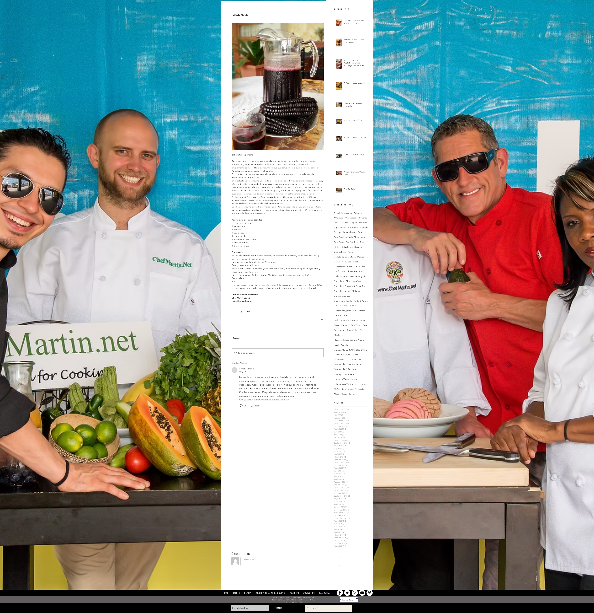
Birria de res (347, 247)
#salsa (337, 222)
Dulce (337, 325)
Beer (362, 242)
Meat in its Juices (349, 393)
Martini (361, 388)
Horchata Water (341, 379)
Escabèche (352, 330)
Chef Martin (339, 266)
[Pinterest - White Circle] (369, 572)
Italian (354, 379)
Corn (345, 315)
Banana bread (349, 232)
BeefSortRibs (352, 242)
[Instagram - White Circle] (355, 572)
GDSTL (344, 344)
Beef (360, 232)
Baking (337, 232)
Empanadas (339, 330)
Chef (355, 261)
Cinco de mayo (341, 305)
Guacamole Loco (355, 364)
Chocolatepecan (342, 291)
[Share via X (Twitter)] (240, 311)
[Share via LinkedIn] (248, 311)
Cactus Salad (340, 252)
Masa (336, 393)
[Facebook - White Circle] (340, 572)
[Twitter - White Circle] (347, 572)
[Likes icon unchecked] (241, 406)
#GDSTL (358, 212)
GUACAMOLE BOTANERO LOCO (350, 349)
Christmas (356, 291)
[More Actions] (322, 370)
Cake (350, 252)
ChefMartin (339, 271)
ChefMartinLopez (355, 271)
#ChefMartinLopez (343, 212)
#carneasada (351, 217)
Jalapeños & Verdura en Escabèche (351, 384)
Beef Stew (339, 242)
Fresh (336, 344)
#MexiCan (339, 217)
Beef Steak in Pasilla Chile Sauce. (350, 237)
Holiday (337, 374)
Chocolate (339, 281)
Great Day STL (341, 359)
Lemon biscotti (349, 388)
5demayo (363, 222)
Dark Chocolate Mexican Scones (349, 320)
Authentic (353, 227)
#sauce (344, 222)
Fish (361, 330)
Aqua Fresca (340, 227)
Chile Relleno (340, 276)
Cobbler (354, 305)
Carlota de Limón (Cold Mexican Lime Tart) (351, 256)
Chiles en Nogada (357, 276)
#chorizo (363, 217)
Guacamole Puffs (342, 369)
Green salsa (355, 359)
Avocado (363, 227)
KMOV (337, 388)
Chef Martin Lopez (356, 266)
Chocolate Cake (353, 281)
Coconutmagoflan (342, 310)
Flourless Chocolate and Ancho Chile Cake (351, 339)
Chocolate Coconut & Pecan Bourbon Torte (351, 286)
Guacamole (339, 364)
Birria (336, 247)
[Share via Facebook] (233, 311)
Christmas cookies (342, 296)
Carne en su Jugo (342, 261)
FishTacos (338, 335)
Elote (365, 325)
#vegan (353, 222)
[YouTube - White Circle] (362, 572)
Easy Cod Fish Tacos (351, 325)
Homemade (348, 374)
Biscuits (358, 247)
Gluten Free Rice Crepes (346, 354)
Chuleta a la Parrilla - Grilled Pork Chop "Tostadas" (351, 300)
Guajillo (355, 369)
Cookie (337, 315)
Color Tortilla (359, 310)
